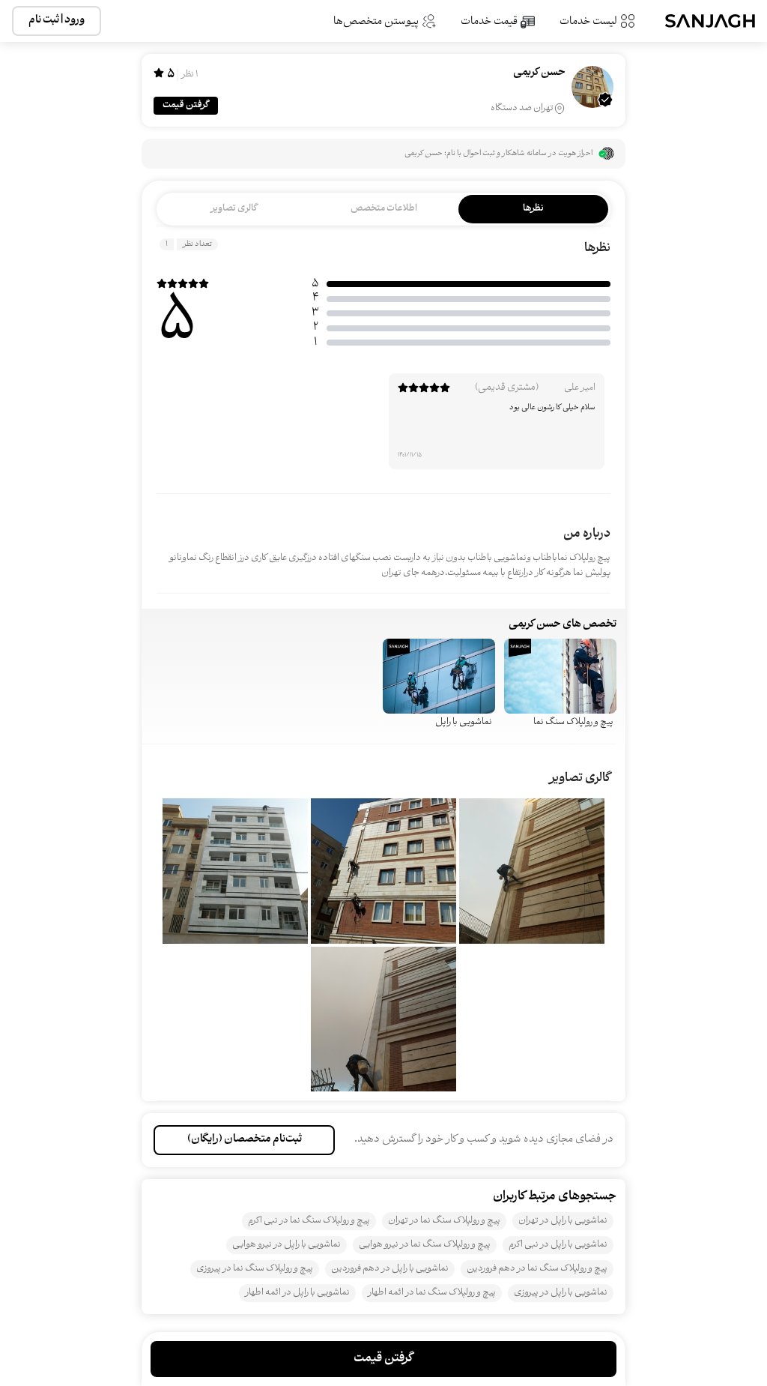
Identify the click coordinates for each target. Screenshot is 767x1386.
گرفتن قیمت (186, 105)
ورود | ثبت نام (56, 20)
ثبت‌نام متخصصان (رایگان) (244, 1139)
